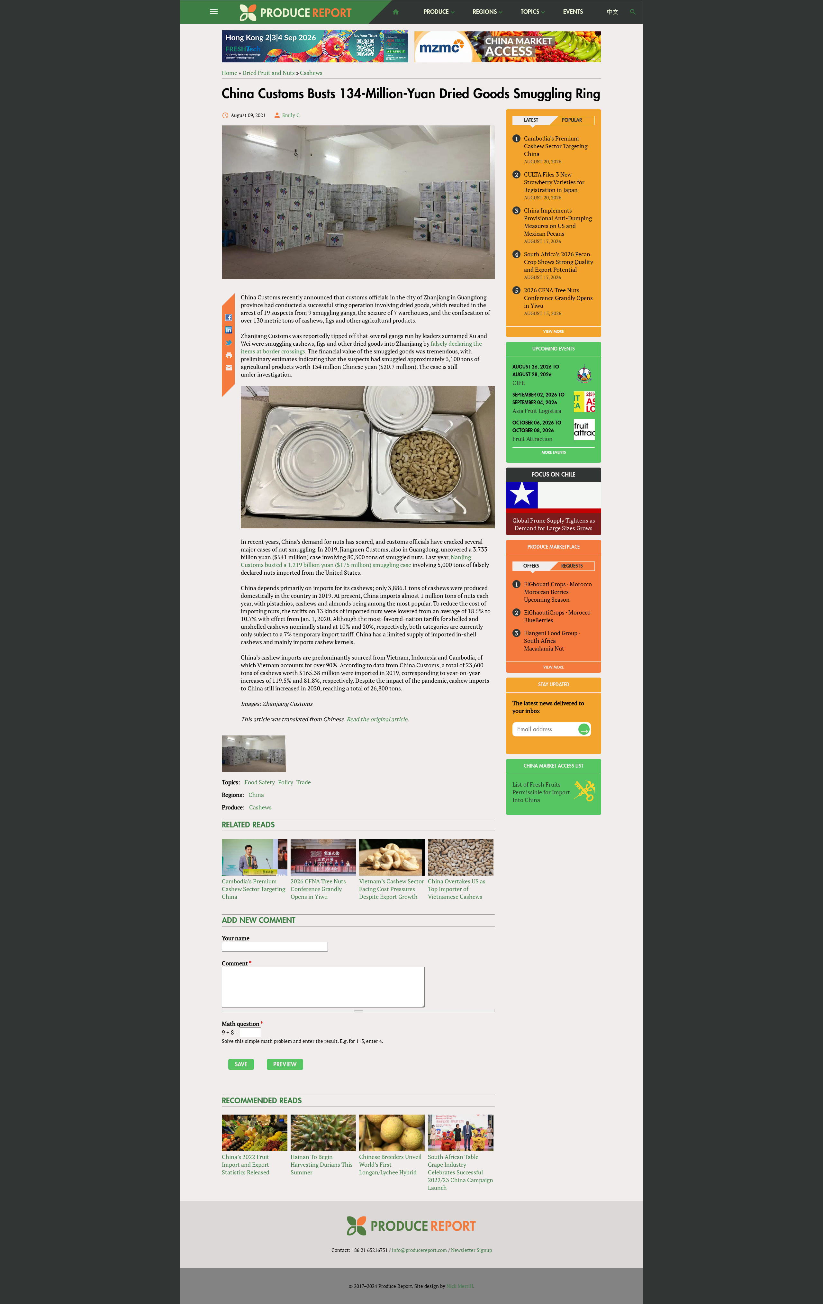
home (396, 12)
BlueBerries (538, 620)
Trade (303, 782)
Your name (235, 938)
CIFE (518, 383)
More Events (554, 452)
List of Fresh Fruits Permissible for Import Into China (541, 792)
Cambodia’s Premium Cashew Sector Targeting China (253, 888)
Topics (530, 12)
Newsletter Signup (471, 1250)
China (256, 794)
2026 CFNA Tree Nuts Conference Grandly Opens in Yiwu (318, 888)
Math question (242, 1023)
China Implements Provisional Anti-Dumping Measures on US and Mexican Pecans (558, 221)
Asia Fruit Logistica (536, 411)
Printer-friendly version (229, 355)
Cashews (311, 73)
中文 (613, 12)
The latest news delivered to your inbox (548, 707)
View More (553, 667)
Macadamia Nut (544, 648)
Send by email (229, 368)
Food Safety (260, 782)
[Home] (296, 13)
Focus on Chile (553, 475)
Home (229, 73)
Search (633, 12)
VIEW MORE (553, 331)
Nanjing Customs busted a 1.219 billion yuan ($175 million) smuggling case (356, 561)
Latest (531, 120)
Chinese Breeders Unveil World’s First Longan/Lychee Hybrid (390, 1164)
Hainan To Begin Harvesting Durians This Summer (322, 1164)
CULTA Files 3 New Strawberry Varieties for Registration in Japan (554, 182)
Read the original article (377, 719)
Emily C (291, 115)
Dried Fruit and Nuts (268, 73)
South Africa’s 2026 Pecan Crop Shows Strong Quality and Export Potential (558, 261)
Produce (436, 12)
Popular (572, 120)
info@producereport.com (419, 1250)
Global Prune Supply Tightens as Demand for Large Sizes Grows (553, 524)
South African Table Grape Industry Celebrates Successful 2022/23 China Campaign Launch (460, 1172)
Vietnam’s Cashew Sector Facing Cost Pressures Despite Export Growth (391, 888)
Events (573, 12)
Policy (285, 782)
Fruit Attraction (532, 438)
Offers (531, 566)
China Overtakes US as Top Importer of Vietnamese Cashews (456, 888)
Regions (485, 12)
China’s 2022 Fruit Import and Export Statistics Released (245, 1164)
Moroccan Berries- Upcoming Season (547, 595)
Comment (236, 963)
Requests (572, 566)
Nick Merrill (460, 1286)
